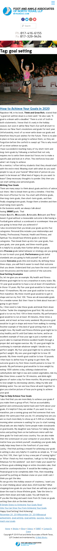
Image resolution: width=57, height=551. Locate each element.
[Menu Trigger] (53, 2)
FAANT (38, 528)
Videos (30, 528)
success (40, 517)
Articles (16, 528)
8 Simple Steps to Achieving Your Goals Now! (21, 504)
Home (7, 528)
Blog (40, 514)
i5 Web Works (41, 537)
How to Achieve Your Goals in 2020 (25, 108)
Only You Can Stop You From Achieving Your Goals (23, 508)
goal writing (30, 517)
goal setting (17, 517)
